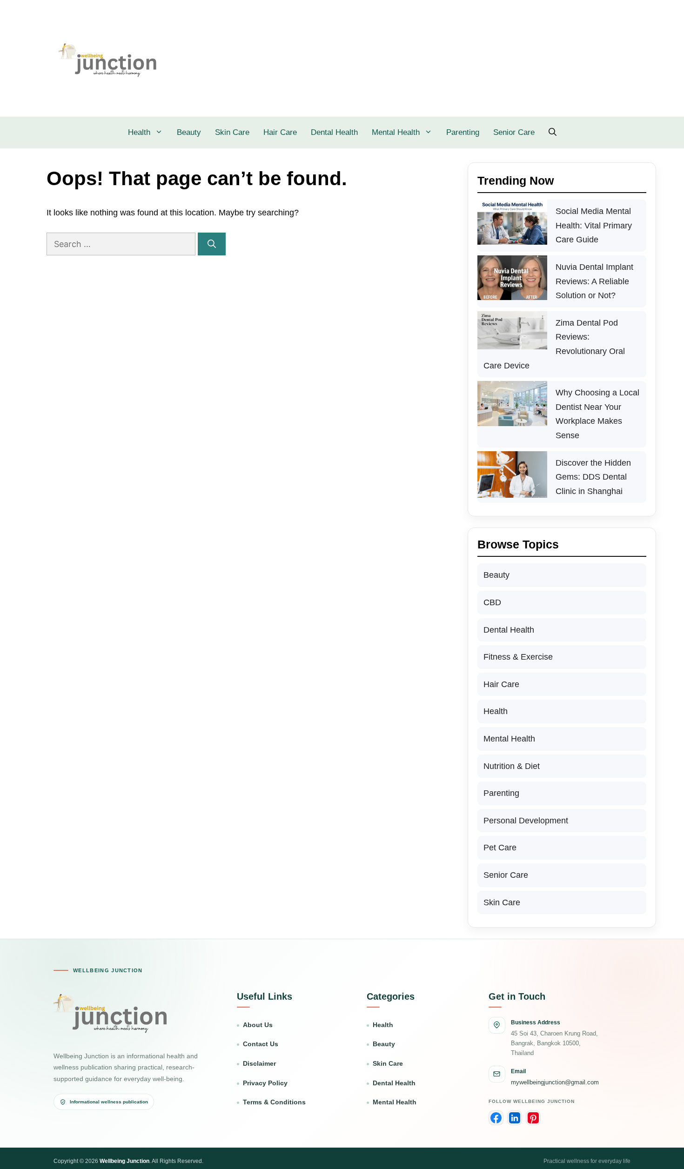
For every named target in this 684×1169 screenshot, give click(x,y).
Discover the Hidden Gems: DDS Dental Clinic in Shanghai (593, 477)
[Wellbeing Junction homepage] (111, 1013)
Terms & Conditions (274, 1102)
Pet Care (499, 847)
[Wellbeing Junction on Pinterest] (533, 1117)
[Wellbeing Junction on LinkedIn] (514, 1117)
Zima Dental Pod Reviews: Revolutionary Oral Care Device (554, 344)
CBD (492, 602)
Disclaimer (259, 1063)
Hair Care (280, 132)
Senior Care (514, 132)
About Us (258, 1025)
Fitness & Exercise (518, 656)
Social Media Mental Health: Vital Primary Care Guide (594, 225)
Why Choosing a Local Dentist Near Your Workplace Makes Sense (597, 414)
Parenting (462, 132)
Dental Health (334, 132)
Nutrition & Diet (511, 766)
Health (139, 132)
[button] (552, 132)
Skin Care (232, 132)
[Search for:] (122, 244)
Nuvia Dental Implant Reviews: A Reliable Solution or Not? (594, 281)
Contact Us (260, 1044)
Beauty (189, 132)
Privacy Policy (265, 1083)
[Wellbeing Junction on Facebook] (496, 1117)
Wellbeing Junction (124, 1161)
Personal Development (525, 820)
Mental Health (396, 132)
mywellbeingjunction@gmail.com (555, 1082)
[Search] (212, 244)
